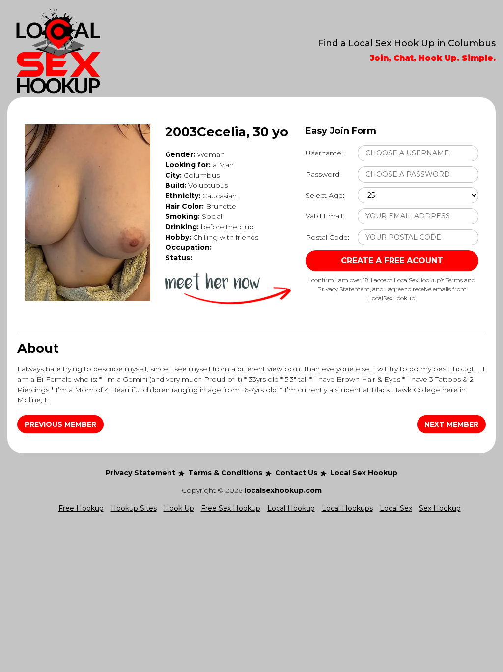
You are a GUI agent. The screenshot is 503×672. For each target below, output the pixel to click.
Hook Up (179, 508)
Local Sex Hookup (363, 472)
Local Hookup (291, 508)
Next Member (451, 424)
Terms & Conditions (225, 472)
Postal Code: (327, 237)
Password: (323, 174)
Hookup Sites (134, 508)
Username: (324, 153)
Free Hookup (81, 508)
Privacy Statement (140, 472)
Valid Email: (325, 216)
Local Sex (396, 508)
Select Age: (325, 195)
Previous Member (60, 424)
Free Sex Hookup (230, 508)
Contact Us (296, 472)
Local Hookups (347, 508)
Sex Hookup (440, 508)
